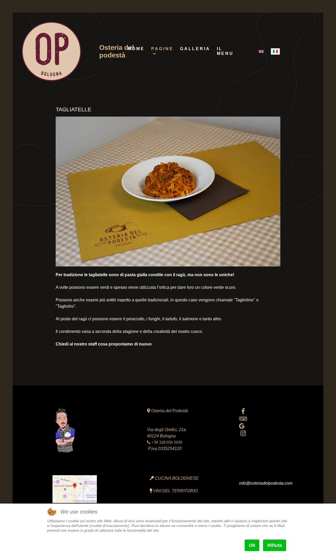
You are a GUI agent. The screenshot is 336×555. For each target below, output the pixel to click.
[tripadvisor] (243, 418)
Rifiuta (274, 545)
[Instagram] (243, 433)
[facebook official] (243, 411)
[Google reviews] (242, 426)
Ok (252, 545)
